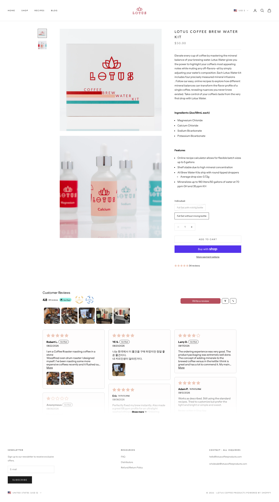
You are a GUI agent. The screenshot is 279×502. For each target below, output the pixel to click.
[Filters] (225, 301)
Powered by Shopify (258, 493)
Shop (24, 10)
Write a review (200, 301)
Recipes (39, 10)
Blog (54, 10)
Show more (138, 411)
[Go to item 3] (87, 316)
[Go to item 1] (42, 33)
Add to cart (208, 239)
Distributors (127, 462)
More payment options (207, 256)
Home (11, 10)
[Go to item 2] (42, 45)
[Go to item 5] (122, 316)
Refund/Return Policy (132, 467)
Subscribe (19, 480)
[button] (182, 265)
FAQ (123, 456)
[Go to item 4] (104, 316)
